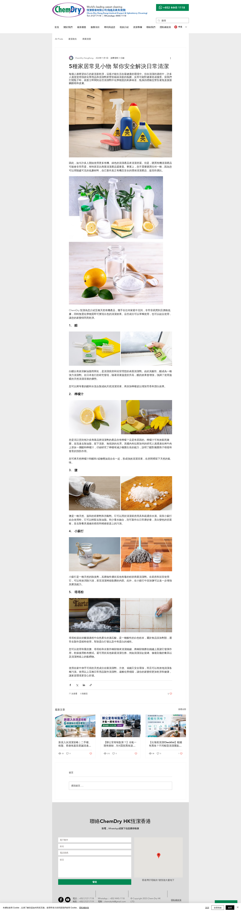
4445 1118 (178, 7)
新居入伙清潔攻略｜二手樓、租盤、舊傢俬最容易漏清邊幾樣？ (74, 744)
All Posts (59, 39)
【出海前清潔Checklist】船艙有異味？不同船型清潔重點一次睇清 (165, 744)
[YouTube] (67, 899)
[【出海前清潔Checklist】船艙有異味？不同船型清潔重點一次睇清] (166, 726)
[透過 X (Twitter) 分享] (77, 685)
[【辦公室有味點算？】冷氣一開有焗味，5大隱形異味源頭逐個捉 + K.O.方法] (120, 726)
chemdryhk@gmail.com (115, 901)
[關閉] (237, 907)
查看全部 (182, 709)
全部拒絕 (218, 907)
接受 (230, 907)
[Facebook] (61, 899)
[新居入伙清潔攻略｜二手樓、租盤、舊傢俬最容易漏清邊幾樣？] (75, 726)
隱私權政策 (84, 907)
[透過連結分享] (90, 685)
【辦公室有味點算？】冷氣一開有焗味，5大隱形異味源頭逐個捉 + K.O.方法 (120, 744)
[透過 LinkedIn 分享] (84, 685)
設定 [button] (207, 907)
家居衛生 (72, 39)
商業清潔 (86, 39)
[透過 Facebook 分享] (70, 685)
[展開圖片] (120, 123)
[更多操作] (170, 58)
